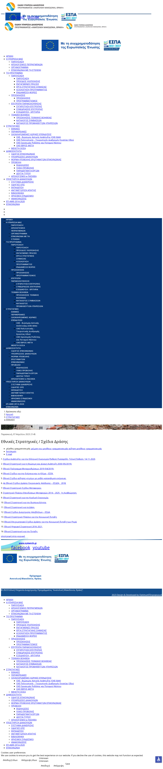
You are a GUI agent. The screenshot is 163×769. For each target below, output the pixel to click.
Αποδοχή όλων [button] (10, 760)
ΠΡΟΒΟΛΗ (16, 162)
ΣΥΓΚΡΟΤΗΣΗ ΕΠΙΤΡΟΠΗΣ (29, 106)
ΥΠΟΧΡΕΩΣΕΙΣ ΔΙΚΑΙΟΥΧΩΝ (24, 156)
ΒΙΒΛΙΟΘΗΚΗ (17, 193)
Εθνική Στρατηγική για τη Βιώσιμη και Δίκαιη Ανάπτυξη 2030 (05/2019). (37, 463)
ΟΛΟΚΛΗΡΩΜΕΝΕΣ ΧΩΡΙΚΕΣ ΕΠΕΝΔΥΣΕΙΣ (31, 134)
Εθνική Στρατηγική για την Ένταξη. (21, 531)
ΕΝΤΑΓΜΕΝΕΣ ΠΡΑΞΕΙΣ (27, 84)
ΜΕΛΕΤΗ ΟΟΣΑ (18, 148)
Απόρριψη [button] (59, 765)
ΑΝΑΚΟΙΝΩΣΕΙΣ (18, 198)
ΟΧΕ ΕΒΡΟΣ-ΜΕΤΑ (25, 145)
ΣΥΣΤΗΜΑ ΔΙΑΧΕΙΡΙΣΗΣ (22, 182)
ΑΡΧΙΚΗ (9, 56)
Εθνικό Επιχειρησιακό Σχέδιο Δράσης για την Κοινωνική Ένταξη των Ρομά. (40, 521)
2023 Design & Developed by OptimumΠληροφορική (137, 594)
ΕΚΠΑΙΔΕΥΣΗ (17, 187)
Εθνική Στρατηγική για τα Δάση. (19, 507)
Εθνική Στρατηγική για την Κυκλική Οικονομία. (26, 497)
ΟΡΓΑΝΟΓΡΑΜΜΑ (19, 67)
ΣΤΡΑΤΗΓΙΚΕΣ (13, 126)
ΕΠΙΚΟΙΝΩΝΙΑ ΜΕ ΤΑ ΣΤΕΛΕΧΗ (26, 70)
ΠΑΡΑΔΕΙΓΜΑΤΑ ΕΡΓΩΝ (27, 170)
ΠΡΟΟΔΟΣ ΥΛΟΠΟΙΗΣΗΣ (28, 81)
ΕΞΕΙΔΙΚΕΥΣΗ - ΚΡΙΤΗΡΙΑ (28, 112)
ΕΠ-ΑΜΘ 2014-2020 (15, 201)
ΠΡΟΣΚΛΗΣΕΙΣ (18, 95)
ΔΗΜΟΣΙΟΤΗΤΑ (14, 151)
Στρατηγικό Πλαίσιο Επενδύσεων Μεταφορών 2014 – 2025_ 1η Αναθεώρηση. (40, 492)
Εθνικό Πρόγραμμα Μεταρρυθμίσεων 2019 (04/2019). (28, 468)
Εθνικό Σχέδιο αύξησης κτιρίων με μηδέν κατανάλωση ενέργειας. (34, 478)
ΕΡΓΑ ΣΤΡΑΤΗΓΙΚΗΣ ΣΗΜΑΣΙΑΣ (31, 86)
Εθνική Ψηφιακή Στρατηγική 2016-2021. (23, 526)
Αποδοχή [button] (45, 765)
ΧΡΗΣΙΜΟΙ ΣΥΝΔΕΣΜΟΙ (22, 195)
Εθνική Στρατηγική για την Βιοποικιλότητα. (25, 502)
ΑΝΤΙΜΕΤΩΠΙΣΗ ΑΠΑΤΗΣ (23, 190)
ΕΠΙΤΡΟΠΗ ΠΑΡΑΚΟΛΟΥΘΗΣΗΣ (26, 103)
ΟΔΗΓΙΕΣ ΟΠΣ (18, 184)
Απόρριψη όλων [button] (29, 760)
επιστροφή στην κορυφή (13, 536)
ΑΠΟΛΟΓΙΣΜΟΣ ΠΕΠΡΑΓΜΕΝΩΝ (27, 64)
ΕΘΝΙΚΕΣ (15, 128)
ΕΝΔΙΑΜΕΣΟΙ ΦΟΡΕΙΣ (26, 92)
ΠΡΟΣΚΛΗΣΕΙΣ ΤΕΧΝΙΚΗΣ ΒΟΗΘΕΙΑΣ (34, 117)
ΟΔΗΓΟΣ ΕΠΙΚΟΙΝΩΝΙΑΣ (23, 154)
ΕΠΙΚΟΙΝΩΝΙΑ (13, 204)
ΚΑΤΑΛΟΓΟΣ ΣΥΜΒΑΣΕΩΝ (29, 120)
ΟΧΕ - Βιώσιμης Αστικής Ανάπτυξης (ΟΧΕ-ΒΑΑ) (38, 137)
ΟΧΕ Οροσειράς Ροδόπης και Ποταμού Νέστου (38, 142)
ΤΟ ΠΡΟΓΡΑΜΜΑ (14, 73)
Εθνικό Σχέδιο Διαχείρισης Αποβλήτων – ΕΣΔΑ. (27, 512)
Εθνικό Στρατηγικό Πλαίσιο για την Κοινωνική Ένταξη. (30, 517)
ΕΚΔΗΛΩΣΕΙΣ (22, 165)
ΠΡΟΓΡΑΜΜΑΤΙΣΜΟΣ (26, 100)
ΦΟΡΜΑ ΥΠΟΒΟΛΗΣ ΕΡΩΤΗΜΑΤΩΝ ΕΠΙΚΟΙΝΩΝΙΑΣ (36, 159)
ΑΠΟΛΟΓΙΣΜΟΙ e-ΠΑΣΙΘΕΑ (24, 176)
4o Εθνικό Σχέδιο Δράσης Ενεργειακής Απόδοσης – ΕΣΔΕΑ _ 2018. (34, 483)
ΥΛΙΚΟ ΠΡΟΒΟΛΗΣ (25, 168)
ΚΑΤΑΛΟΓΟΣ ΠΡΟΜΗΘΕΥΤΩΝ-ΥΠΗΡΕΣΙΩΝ (37, 123)
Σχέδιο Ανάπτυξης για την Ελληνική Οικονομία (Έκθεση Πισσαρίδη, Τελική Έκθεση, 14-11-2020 (49, 459)
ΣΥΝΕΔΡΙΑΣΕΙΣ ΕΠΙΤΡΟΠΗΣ (29, 109)
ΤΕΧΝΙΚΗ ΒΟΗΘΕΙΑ (20, 114)
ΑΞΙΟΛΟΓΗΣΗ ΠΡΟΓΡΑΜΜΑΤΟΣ (31, 89)
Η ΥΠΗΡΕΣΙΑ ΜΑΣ (14, 59)
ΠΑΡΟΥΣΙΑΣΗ (17, 61)
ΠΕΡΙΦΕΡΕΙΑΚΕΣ (19, 131)
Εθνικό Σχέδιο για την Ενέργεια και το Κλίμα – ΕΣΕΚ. (28, 473)
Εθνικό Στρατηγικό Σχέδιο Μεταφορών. (22, 488)
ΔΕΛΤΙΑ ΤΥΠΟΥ (23, 173)
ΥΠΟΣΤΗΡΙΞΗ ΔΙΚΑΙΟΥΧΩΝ (19, 179)
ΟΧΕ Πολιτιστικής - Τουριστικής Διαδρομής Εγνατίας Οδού (45, 140)
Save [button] (67, 763)
